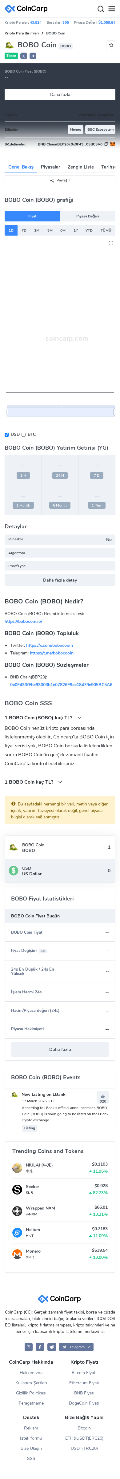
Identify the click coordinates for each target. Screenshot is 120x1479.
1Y (76, 230)
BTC (32, 434)
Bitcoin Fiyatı (84, 1373)
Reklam (31, 1428)
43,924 (36, 22)
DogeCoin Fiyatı (84, 1403)
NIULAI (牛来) (39, 1165)
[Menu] (111, 8)
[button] (33, 56)
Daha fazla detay (60, 580)
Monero (33, 1251)
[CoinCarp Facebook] (40, 1347)
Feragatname (31, 1403)
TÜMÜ (106, 230)
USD (15, 434)
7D (24, 230)
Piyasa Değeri (87, 216)
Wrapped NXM (40, 1208)
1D (11, 230)
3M (50, 230)
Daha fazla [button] (60, 1049)
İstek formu (31, 1438)
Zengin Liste (81, 167)
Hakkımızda (31, 1373)
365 (65, 22)
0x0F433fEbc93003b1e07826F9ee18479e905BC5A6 (61, 685)
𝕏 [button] (23, 56)
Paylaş (62, 180)
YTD (89, 230)
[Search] (100, 8)
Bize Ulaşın (31, 1448)
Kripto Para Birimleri (22, 33)
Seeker (32, 1187)
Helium (33, 1230)
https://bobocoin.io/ (23, 621)
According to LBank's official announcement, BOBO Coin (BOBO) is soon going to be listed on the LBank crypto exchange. (65, 1114)
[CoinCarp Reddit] (51, 1347)
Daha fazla (60, 94)
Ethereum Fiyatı (84, 1383)
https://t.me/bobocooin (52, 653)
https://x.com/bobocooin (49, 645)
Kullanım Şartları (31, 1383)
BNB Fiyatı (84, 1393)
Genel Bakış (21, 167)
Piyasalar (50, 167)
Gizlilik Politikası (31, 1393)
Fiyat (32, 216)
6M (63, 230)
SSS (31, 1458)
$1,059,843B (109, 22)
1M (36, 230)
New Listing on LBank (43, 1094)
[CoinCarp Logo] (28, 9)
